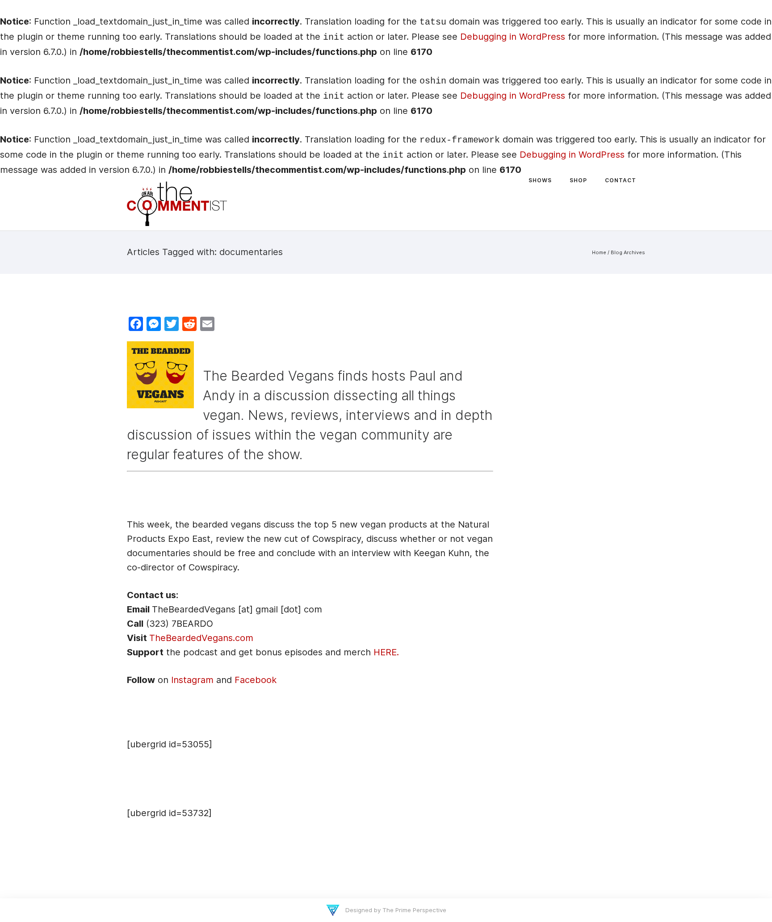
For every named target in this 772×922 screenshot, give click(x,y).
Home (599, 252)
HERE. (386, 652)
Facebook (256, 680)
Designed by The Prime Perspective (395, 910)
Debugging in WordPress (512, 36)
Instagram (192, 680)
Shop (578, 180)
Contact (620, 180)
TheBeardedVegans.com (201, 638)
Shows (540, 180)
